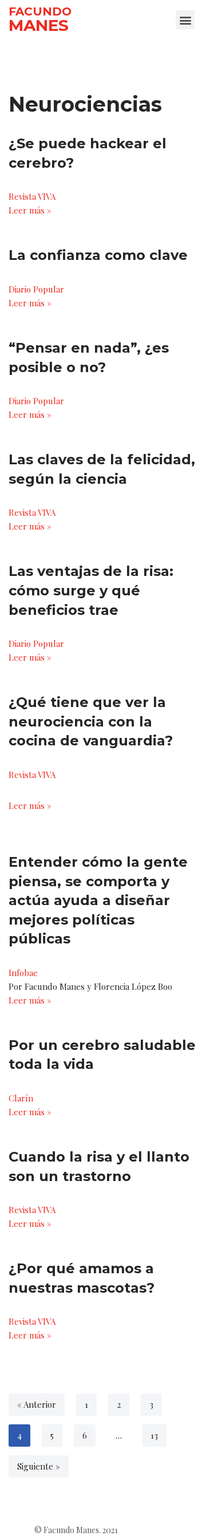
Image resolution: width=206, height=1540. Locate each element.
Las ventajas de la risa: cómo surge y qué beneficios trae (91, 590)
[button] (185, 19)
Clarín (21, 1098)
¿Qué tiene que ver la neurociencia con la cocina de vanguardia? (91, 721)
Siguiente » (38, 1466)
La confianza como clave (98, 255)
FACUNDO (40, 11)
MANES (39, 25)
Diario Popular (36, 289)
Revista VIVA (32, 196)
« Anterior (36, 1404)
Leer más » (30, 210)
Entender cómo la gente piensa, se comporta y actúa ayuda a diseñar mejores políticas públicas (98, 900)
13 (154, 1435)
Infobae (23, 972)
